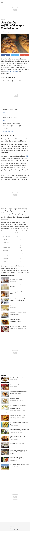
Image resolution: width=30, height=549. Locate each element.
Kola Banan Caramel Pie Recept (19, 377)
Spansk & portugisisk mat (14, 17)
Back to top (15, 524)
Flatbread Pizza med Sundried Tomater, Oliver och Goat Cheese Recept (19, 452)
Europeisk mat (4, 17)
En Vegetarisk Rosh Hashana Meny (19, 384)
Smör (4, 120)
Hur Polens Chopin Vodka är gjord (19, 464)
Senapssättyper (14, 398)
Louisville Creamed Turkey (17, 443)
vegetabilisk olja (8, 131)
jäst (4, 112)
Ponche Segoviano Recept (17, 305)
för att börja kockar (12, 71)
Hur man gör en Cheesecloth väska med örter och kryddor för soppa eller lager (19, 407)
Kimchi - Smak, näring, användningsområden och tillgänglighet (17, 459)
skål (27, 156)
